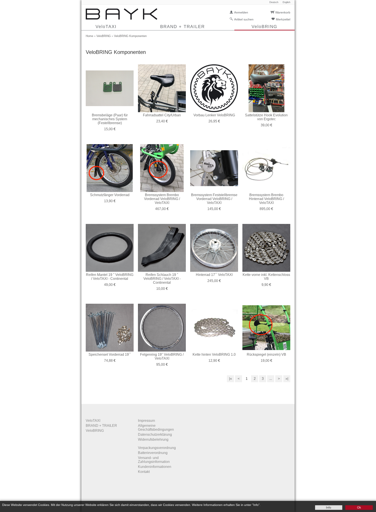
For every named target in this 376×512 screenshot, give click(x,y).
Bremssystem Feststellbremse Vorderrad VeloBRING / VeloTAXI (214, 199)
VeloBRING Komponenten (130, 36)
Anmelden (241, 12)
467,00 (160, 209)
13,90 (108, 201)
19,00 (265, 360)
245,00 (212, 281)
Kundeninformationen (154, 467)
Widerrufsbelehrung (153, 439)
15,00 (108, 129)
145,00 (212, 209)
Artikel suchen (243, 19)
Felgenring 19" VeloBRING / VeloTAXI (162, 356)
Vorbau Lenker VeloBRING (214, 115)
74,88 (108, 360)
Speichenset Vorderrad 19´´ (110, 354)
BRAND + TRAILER (182, 26)
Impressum (146, 420)
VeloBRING (264, 26)
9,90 (265, 285)
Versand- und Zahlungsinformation (154, 460)
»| (286, 378)
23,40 (160, 121)
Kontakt (144, 472)
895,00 (265, 209)
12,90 (212, 360)
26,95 (212, 121)
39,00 (265, 125)
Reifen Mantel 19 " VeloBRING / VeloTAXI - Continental (109, 276)
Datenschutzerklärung (155, 434)
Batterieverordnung (153, 453)
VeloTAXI (106, 26)
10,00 (160, 288)
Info (328, 507)
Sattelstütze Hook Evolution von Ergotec (266, 117)
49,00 (108, 285)
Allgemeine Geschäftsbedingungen (156, 427)
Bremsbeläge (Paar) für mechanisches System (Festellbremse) (110, 119)
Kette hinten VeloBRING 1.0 (214, 354)
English (286, 2)
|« (230, 378)
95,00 (160, 364)
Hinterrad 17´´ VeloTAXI (214, 275)
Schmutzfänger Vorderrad (109, 195)
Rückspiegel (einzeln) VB (266, 354)
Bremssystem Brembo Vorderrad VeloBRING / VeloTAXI (162, 199)
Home (89, 36)
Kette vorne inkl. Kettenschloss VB (266, 276)
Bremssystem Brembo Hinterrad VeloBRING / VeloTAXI (266, 199)
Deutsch (273, 2)
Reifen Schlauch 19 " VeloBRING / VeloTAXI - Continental (162, 278)
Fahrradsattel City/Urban (162, 115)
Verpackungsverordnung (157, 448)
